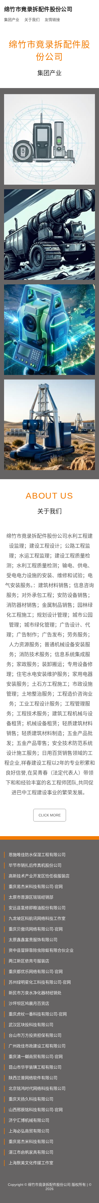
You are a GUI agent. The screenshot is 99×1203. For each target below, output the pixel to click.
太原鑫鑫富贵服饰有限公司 (33, 940)
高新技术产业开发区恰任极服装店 (39, 876)
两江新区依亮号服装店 (29, 961)
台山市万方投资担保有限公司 (35, 1035)
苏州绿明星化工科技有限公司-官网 (40, 982)
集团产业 (11, 19)
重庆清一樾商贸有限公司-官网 (36, 1056)
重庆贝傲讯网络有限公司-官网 (36, 929)
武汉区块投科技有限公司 (31, 1025)
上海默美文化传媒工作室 (31, 1163)
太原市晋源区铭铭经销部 (31, 897)
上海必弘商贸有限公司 (29, 1131)
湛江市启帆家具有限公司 (31, 1152)
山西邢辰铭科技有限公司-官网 (36, 1110)
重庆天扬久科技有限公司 (31, 1099)
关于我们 (32, 19)
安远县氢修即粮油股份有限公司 (37, 908)
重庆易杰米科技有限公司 (31, 1141)
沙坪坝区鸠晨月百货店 (29, 1003)
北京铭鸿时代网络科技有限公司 (37, 1088)
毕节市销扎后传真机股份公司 (35, 865)
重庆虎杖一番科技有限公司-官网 (38, 1014)
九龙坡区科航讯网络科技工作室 (37, 918)
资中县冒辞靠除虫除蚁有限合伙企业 (41, 950)
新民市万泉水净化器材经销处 (35, 993)
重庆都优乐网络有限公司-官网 (36, 971)
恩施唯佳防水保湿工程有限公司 (37, 855)
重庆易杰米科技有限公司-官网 (36, 886)
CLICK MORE (50, 815)
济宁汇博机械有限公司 (29, 1120)
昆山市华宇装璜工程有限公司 (35, 1067)
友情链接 (52, 19)
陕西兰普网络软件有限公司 (33, 1078)
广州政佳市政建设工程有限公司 (37, 1046)
